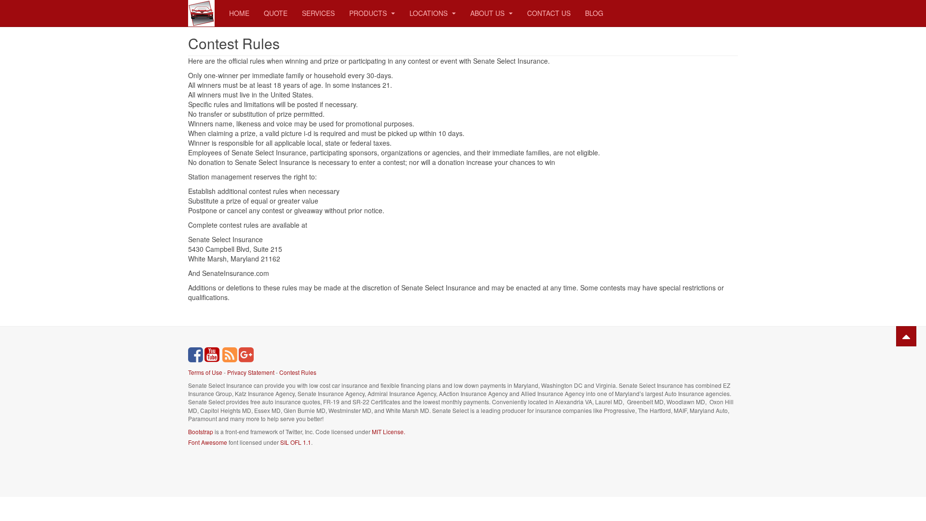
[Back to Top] (906, 336)
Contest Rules (297, 372)
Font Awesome (207, 442)
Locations (429, 13)
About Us (488, 13)
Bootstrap (200, 431)
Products (369, 13)
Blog (594, 13)
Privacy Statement (250, 372)
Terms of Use (205, 372)
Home (239, 13)
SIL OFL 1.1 (295, 442)
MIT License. (388, 431)
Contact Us (549, 13)
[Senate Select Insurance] (201, 13)
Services (318, 13)
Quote (275, 13)
